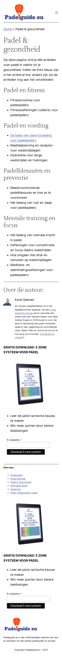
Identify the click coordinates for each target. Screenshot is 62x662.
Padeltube (15, 489)
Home (7, 29)
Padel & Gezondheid (20, 482)
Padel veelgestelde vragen (24, 492)
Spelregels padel (19, 485)
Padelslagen (16, 475)
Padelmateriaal (17, 478)
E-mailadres (14, 440)
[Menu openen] (56, 13)
